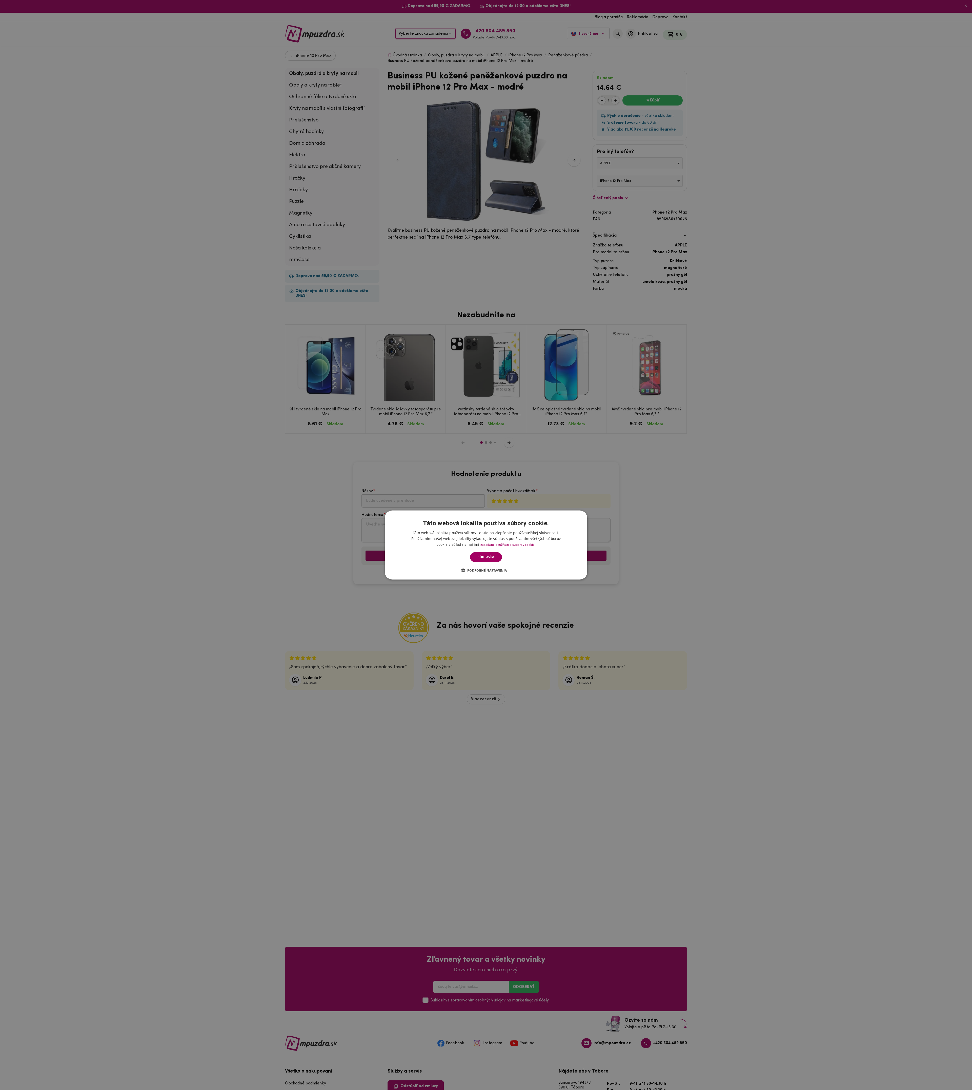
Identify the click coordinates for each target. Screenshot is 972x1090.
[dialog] (486, 545)
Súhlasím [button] (486, 557)
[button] (486, 570)
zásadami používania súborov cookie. (508, 544)
